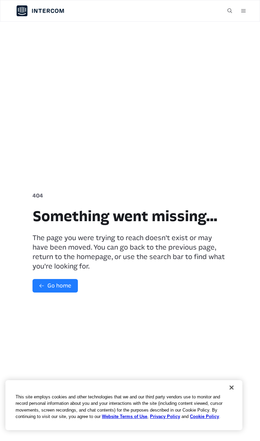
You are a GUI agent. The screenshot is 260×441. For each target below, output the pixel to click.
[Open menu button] (243, 10)
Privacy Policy (165, 416)
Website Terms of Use (124, 416)
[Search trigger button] (229, 10)
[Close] (231, 387)
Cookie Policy (204, 416)
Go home (59, 285)
